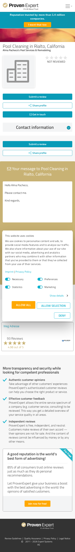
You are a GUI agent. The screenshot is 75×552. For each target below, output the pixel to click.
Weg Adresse (11, 326)
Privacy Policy (23, 271)
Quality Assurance (32, 538)
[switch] (40, 279)
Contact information (35, 127)
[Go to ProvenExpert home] (20, 7)
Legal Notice (64, 538)
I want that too (37, 24)
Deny (62, 315)
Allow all (23, 305)
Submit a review (37, 96)
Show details (57, 295)
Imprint (9, 271)
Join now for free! (37, 503)
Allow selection (53, 305)
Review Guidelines (13, 538)
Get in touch (39, 114)
